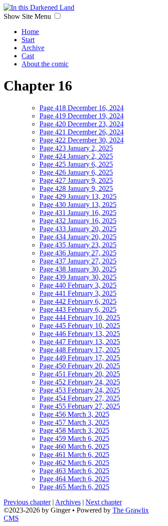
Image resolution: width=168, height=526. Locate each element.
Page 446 (79, 333)
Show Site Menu (28, 16)
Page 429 (77, 196)
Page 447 (79, 341)
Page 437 (77, 261)
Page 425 (76, 164)
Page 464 (74, 479)
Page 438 (77, 269)
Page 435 (77, 245)
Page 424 (76, 156)
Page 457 (74, 422)
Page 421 (81, 132)
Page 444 (79, 317)
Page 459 (74, 438)
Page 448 (79, 350)
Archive (33, 48)
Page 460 (74, 446)
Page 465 (74, 487)
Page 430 (77, 204)
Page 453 (79, 390)
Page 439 (77, 277)
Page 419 (81, 116)
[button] (57, 16)
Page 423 (76, 148)
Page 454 (79, 398)
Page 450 (79, 366)
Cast (28, 56)
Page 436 (77, 253)
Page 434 (77, 237)
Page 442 (77, 301)
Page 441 (77, 293)
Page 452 (79, 382)
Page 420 (81, 124)
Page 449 (79, 358)
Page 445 (79, 325)
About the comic (45, 64)
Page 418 (81, 108)
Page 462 (74, 462)
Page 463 (74, 470)
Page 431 (77, 212)
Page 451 (79, 374)
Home (30, 31)
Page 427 (76, 180)
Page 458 (74, 430)
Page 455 (79, 406)
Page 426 (76, 172)
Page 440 (77, 285)
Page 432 (77, 220)
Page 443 (77, 309)
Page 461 (74, 454)
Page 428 (76, 188)
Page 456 (74, 414)
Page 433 (77, 229)
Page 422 (81, 140)
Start (28, 39)
